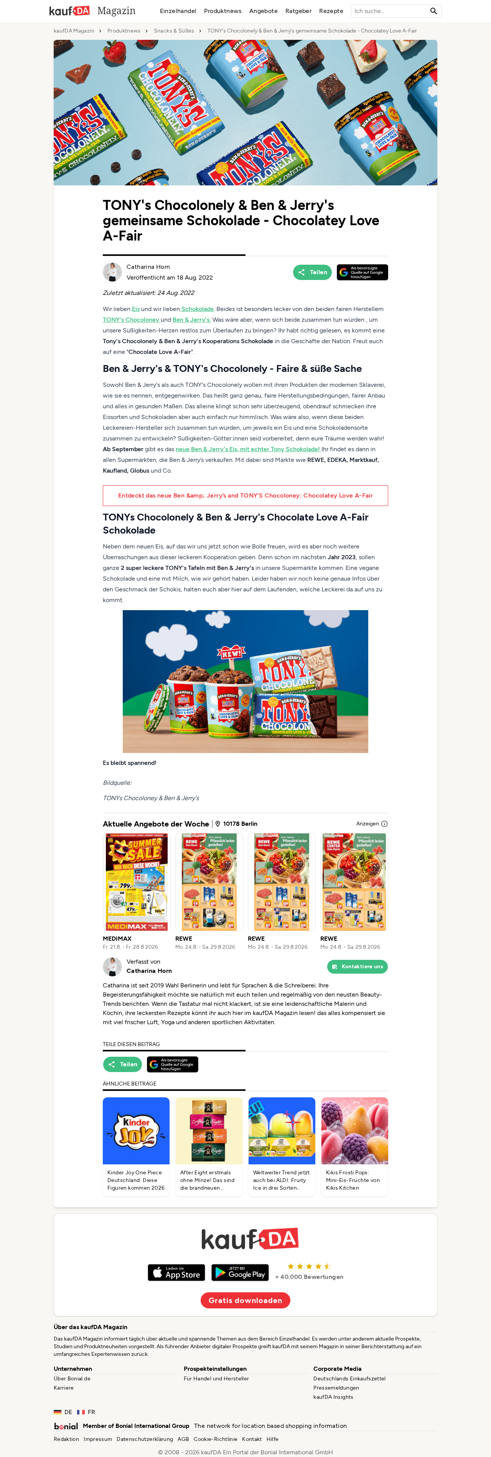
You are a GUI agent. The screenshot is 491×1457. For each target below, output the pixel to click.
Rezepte (331, 11)
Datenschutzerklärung (145, 1439)
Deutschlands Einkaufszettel (349, 1378)
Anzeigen (367, 823)
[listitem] (137, 892)
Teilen (318, 272)
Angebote (263, 11)
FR (92, 1412)
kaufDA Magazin (74, 31)
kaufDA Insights (333, 1397)
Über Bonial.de (72, 1378)
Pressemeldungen (336, 1388)
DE (68, 1412)
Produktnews (222, 11)
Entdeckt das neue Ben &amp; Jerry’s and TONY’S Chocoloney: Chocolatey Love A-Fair (245, 495)
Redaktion (66, 1439)
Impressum (98, 1439)
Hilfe (273, 1439)
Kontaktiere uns (362, 966)
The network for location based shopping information (270, 1425)
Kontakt (252, 1439)
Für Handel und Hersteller (216, 1378)
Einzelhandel (178, 11)
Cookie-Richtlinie (215, 1439)
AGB (183, 1439)
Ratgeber (298, 11)
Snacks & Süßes (174, 31)
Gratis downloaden (245, 1300)
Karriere (64, 1388)
